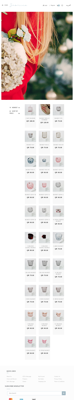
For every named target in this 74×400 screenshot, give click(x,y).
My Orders (41, 379)
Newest (15, 107)
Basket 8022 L (30, 169)
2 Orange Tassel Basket (44, 246)
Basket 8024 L (44, 145)
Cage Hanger (30, 118)
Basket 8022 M (44, 169)
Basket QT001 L (58, 194)
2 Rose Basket (44, 299)
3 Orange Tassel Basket (30, 246)
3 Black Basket (30, 272)
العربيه (68, 5)
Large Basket (58, 246)
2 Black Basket (44, 272)
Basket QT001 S (44, 219)
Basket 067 (30, 145)
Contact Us (57, 376)
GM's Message (11, 381)
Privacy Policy (58, 379)
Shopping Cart (42, 381)
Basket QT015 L (58, 169)
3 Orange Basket (30, 324)
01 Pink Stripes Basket (58, 220)
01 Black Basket (58, 273)
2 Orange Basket (44, 324)
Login (45, 5)
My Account (41, 376)
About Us (9, 376)
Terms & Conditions (59, 381)
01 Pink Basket (44, 350)
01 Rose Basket (58, 299)
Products (25, 379)
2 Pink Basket (30, 350)
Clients (24, 381)
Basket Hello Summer (44, 119)
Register (53, 5)
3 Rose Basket (30, 299)
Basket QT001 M (30, 219)
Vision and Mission (12, 379)
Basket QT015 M (30, 194)
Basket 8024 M (58, 145)
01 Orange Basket (58, 324)
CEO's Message (27, 376)
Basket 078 (58, 118)
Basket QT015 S (44, 194)
